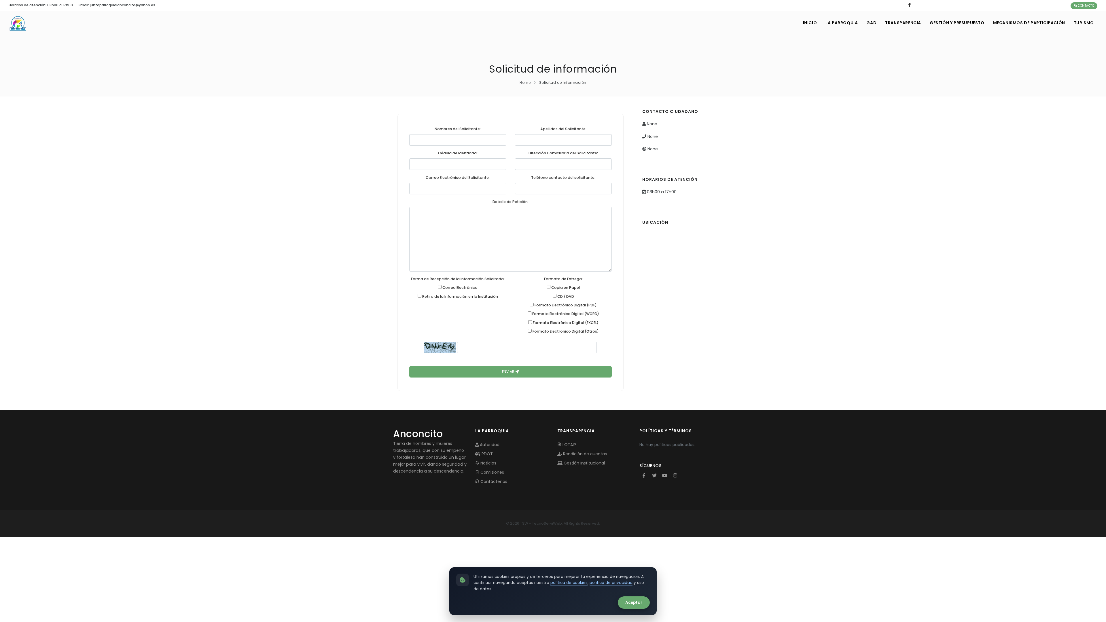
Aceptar (633, 602)
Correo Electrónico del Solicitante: (458, 177)
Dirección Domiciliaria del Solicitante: (563, 153)
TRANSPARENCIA (903, 23)
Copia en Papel (565, 287)
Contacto (1085, 5)
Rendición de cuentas (584, 454)
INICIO (810, 23)
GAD (871, 23)
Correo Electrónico (460, 287)
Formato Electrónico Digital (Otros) (565, 331)
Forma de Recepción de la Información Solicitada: (458, 278)
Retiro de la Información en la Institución (459, 296)
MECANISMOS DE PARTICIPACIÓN (1029, 23)
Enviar (509, 371)
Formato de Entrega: (563, 278)
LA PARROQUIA (841, 23)
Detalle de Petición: (511, 201)
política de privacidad (611, 582)
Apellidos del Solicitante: (563, 128)
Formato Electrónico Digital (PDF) (565, 305)
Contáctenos (493, 481)
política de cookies (569, 582)
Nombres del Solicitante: (458, 128)
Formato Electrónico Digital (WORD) (565, 313)
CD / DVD (565, 296)
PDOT (486, 454)
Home (525, 82)
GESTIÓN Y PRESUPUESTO (957, 23)
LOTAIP (568, 444)
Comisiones (491, 472)
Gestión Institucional (584, 463)
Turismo (1084, 23)
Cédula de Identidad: (458, 153)
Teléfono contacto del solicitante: (563, 177)
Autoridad (489, 444)
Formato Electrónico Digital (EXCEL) (565, 322)
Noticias (487, 463)
